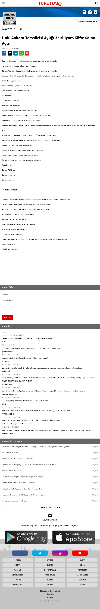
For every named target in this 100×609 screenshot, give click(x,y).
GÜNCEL (17, 560)
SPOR (82, 565)
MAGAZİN (50, 565)
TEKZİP (82, 585)
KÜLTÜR (17, 580)
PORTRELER (82, 570)
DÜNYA (82, 560)
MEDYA (17, 565)
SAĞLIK (50, 580)
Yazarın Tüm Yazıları (86, 21)
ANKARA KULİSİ (17, 575)
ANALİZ (50, 585)
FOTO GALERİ (50, 575)
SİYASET (50, 560)
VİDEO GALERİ (82, 575)
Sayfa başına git (50, 519)
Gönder (7, 317)
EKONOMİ (82, 580)
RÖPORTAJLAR (50, 570)
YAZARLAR (17, 570)
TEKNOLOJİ (17, 585)
